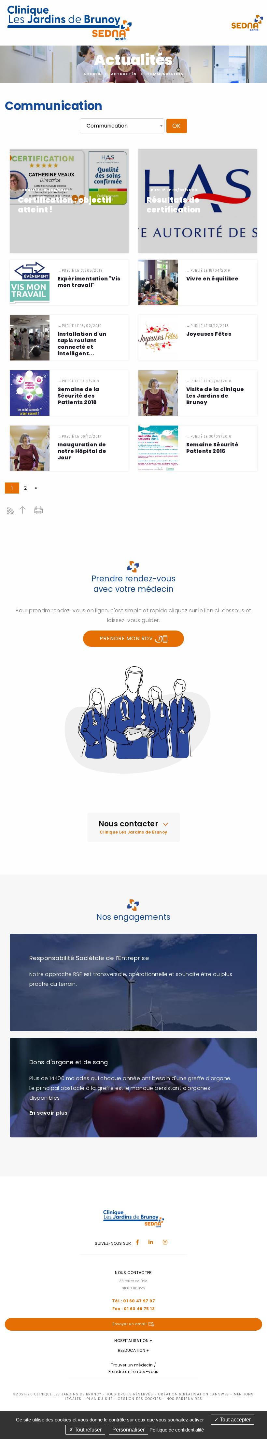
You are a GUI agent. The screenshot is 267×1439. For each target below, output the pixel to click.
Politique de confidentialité (176, 1429)
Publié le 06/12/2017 (81, 436)
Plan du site (100, 1398)
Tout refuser (87, 1429)
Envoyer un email (130, 1324)
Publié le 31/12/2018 (209, 325)
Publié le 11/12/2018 (80, 381)
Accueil (92, 73)
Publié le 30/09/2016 (211, 436)
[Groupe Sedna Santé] (247, 22)
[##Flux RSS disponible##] (12, 512)
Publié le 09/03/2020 (174, 190)
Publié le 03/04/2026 (45, 190)
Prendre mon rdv (127, 638)
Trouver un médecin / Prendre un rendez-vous (133, 1368)
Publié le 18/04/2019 (210, 270)
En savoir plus (48, 1113)
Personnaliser (128, 1429)
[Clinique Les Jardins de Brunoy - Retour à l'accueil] (69, 22)
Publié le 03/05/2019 (82, 270)
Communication (164, 73)
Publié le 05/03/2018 (211, 381)
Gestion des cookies (139, 1398)
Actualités (123, 73)
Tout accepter (234, 1419)
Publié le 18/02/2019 (82, 325)
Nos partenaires (184, 1398)
